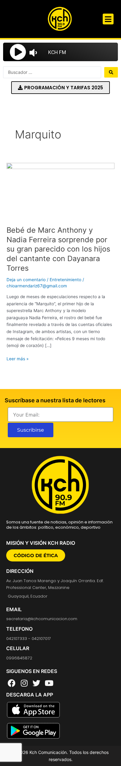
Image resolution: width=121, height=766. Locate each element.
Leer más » (18, 358)
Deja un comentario (26, 279)
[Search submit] (111, 72)
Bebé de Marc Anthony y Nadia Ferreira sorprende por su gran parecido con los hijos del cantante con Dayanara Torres (58, 249)
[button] (108, 19)
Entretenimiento (65, 279)
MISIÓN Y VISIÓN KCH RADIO (40, 543)
